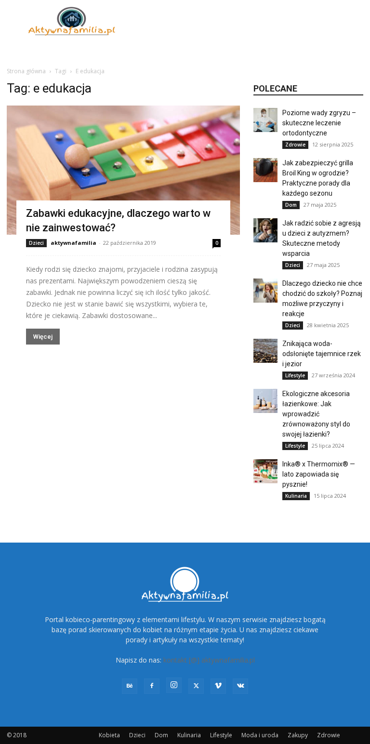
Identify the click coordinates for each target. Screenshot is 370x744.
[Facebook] (151, 686)
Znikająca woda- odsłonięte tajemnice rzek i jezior (321, 354)
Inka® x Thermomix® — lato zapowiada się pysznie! (318, 474)
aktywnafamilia (73, 242)
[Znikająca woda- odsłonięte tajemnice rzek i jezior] (265, 351)
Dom (291, 204)
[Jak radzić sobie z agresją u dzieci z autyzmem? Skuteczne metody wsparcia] (265, 230)
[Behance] (129, 686)
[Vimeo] (218, 686)
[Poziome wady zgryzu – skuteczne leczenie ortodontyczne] (265, 120)
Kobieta (109, 735)
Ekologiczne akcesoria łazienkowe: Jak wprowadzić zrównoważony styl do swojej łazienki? (316, 414)
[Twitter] (196, 686)
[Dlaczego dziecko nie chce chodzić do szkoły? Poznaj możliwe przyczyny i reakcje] (265, 291)
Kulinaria (296, 495)
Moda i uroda (259, 735)
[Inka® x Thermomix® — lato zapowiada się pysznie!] (265, 471)
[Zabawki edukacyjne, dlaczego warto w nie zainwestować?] (123, 170)
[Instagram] (174, 685)
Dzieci (36, 242)
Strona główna (26, 71)
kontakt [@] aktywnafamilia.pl (209, 659)
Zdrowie (295, 144)
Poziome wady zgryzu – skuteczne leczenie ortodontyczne (319, 123)
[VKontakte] (240, 686)
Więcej (43, 336)
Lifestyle (295, 375)
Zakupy (298, 735)
